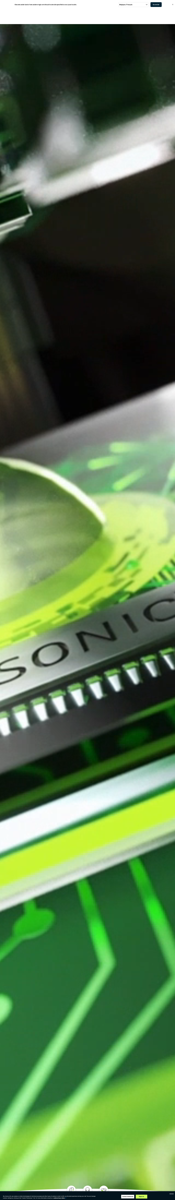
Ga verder (156, 5)
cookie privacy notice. (59, 1198)
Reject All (141, 1196)
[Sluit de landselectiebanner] (173, 4)
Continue (171, 1193)
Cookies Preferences (127, 1196)
